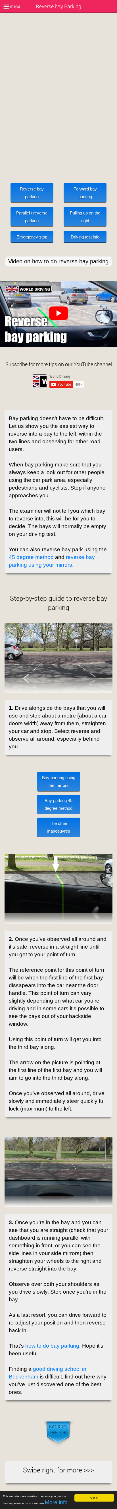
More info (56, 1502)
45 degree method (31, 557)
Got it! (94, 1497)
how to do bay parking (52, 1346)
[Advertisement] (58, 99)
